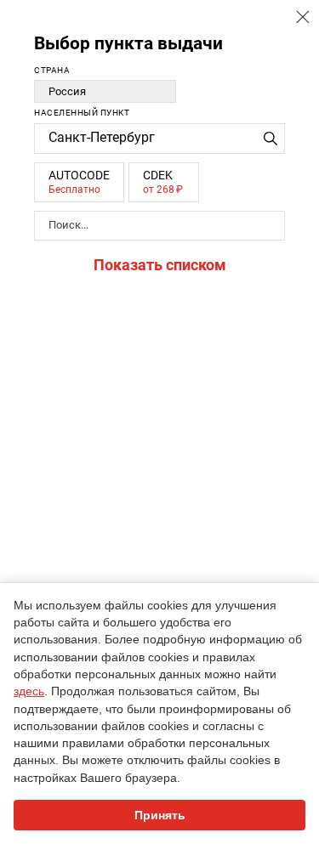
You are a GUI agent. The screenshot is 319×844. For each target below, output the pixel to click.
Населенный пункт (81, 112)
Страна (52, 70)
